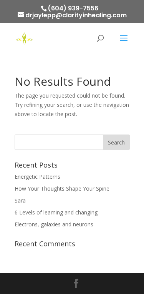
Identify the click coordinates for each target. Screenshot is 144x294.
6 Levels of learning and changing (56, 212)
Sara (20, 200)
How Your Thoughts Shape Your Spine (62, 188)
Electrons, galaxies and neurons (54, 224)
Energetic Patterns (37, 176)
